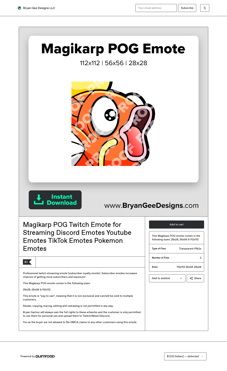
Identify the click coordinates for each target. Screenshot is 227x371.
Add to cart (176, 224)
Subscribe (187, 7)
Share (197, 278)
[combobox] (167, 278)
